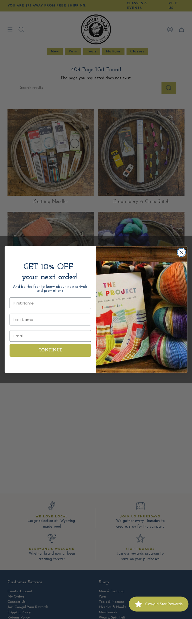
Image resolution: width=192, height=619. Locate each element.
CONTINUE (50, 350)
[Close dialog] (181, 252)
